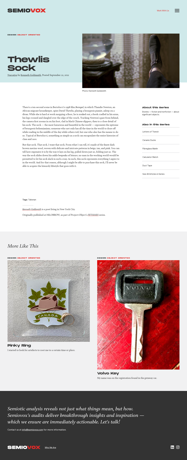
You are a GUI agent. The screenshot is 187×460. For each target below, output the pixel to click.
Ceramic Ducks (149, 140)
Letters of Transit (151, 131)
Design (12, 35)
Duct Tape (147, 165)
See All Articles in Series (154, 174)
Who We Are (50, 447)
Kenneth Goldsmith (31, 75)
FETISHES (93, 214)
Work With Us (163, 10)
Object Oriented (28, 35)
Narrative (12, 75)
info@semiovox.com (32, 429)
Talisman (32, 199)
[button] (177, 10)
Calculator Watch (150, 157)
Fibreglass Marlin (150, 148)
